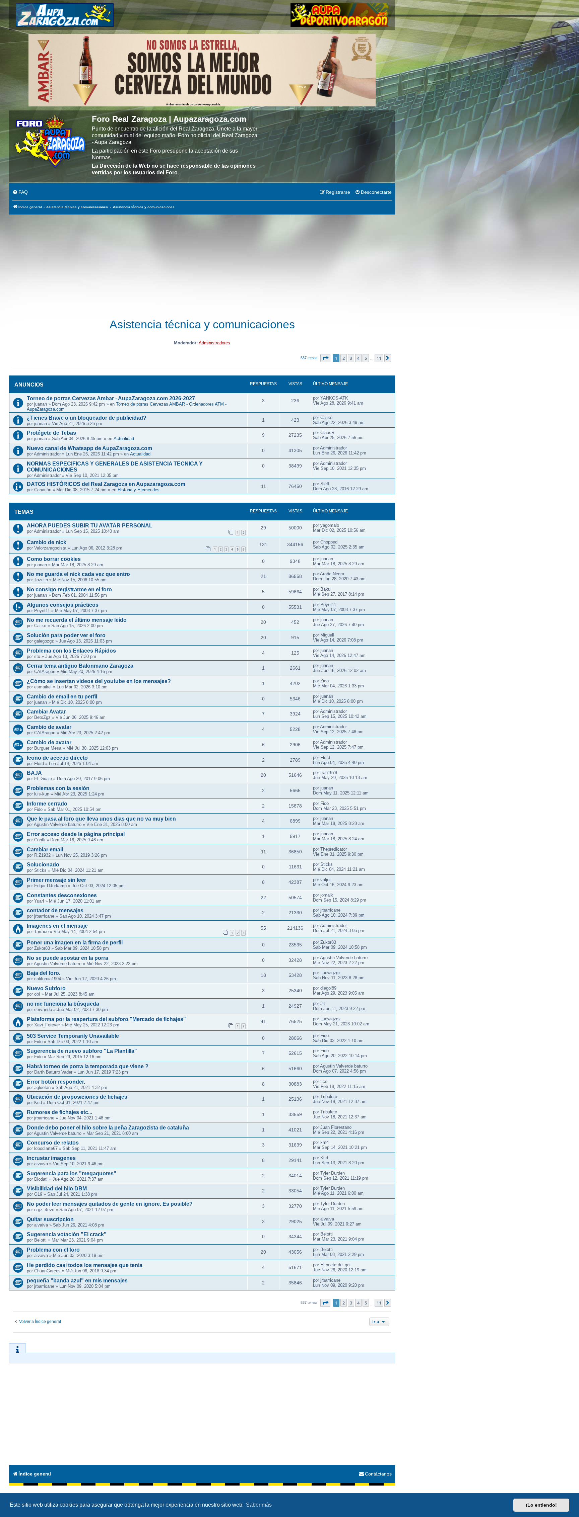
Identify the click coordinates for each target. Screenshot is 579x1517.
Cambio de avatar (49, 727)
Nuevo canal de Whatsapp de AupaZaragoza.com (89, 448)
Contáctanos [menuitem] (378, 1474)
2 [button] (343, 358)
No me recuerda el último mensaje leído (77, 620)
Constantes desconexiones (62, 895)
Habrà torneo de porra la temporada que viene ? (87, 1066)
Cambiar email (45, 849)
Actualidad (124, 438)
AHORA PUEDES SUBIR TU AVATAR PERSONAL (89, 525)
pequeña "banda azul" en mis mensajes (77, 1280)
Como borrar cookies (54, 559)
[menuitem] (20, 192)
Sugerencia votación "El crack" (67, 1234)
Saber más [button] (259, 1505)
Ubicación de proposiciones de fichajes (77, 1097)
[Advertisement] (202, 263)
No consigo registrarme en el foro (69, 589)
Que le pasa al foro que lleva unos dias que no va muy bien (101, 819)
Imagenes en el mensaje (57, 926)
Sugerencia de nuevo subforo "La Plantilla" (82, 1051)
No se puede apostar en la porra (67, 958)
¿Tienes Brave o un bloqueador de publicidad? (86, 418)
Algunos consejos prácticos (63, 605)
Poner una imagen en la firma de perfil (75, 942)
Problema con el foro (53, 1250)
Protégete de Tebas (51, 433)
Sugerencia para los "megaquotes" (71, 1173)
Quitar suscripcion (50, 1219)
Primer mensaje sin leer (56, 880)
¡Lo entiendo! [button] (541, 1505)
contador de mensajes (55, 910)
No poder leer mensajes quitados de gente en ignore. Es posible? (110, 1204)
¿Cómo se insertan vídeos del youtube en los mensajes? (99, 681)
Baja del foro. (43, 973)
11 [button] (379, 358)
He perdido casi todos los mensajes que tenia (84, 1265)
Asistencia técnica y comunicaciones (202, 324)
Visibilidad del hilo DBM (57, 1188)
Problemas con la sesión (58, 788)
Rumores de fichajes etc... (59, 1112)
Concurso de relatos (53, 1143)
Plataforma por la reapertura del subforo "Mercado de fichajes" (106, 1019)
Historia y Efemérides (138, 489)
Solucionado (43, 864)
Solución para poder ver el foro (66, 635)
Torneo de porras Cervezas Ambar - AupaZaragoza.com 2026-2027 (111, 398)
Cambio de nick (46, 542)
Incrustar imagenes (51, 1158)
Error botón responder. (56, 1082)
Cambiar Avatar (46, 711)
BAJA (34, 773)
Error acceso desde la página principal (76, 834)
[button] (325, 358)
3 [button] (351, 358)
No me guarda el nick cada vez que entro (78, 574)
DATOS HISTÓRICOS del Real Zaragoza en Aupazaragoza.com (106, 484)
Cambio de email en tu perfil (62, 696)
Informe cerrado (47, 804)
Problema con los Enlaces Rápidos (71, 651)
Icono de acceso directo (57, 758)
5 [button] (366, 358)
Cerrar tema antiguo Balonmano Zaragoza (80, 666)
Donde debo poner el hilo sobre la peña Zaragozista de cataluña (108, 1127)
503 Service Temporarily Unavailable (73, 1036)
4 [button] (358, 358)
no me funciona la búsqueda (63, 1004)
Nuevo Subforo (46, 988)
